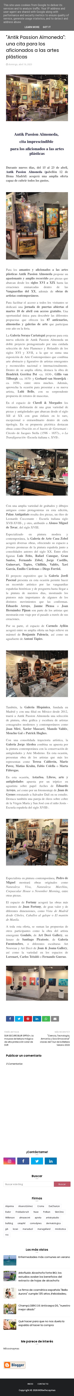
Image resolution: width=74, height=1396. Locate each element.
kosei (15, 1229)
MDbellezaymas (46, 1390)
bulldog (9, 1223)
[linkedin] (51, 1161)
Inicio (30, 1384)
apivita (38, 1217)
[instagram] (9, 1161)
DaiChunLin (54, 1206)
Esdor (8, 1211)
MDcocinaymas (11, 1348)
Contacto (43, 1384)
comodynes (35, 1223)
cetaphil (21, 1223)
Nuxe (36, 1211)
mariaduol (28, 1229)
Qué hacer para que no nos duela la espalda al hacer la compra (41, 1323)
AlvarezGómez (25, 1206)
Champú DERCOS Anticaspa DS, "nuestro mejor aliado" (44, 1307)
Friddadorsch (22, 1211)
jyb (6, 1229)
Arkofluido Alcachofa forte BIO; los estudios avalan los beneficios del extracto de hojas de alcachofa (40, 1276)
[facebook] (23, 1161)
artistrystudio (52, 1217)
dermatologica (53, 1223)
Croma (40, 1206)
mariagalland (44, 1229)
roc (7, 1234)
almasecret (24, 1217)
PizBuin (46, 1211)
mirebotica (60, 1229)
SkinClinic (59, 1211)
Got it (47, 27)
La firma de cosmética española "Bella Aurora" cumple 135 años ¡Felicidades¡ (43, 1292)
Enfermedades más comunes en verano (44, 1257)
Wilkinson (10, 1217)
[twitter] (37, 1161)
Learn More (32, 27)
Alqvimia (9, 1206)
